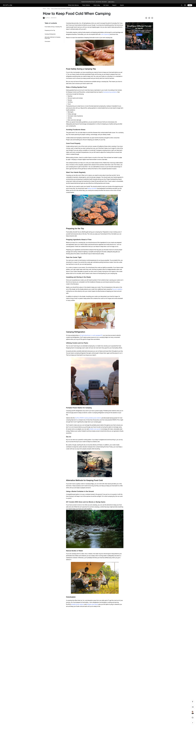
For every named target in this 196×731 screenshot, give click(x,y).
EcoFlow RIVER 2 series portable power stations (88, 418)
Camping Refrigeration (50, 34)
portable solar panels (94, 429)
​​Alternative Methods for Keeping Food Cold (52, 38)
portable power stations (77, 604)
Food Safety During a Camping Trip (53, 26)
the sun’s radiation (117, 289)
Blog (48, 8)
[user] (185, 5)
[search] (181, 5)
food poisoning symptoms (110, 92)
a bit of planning (105, 34)
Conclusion (47, 41)
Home (44, 8)
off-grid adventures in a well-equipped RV (91, 335)
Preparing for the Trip (50, 30)
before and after (92, 188)
